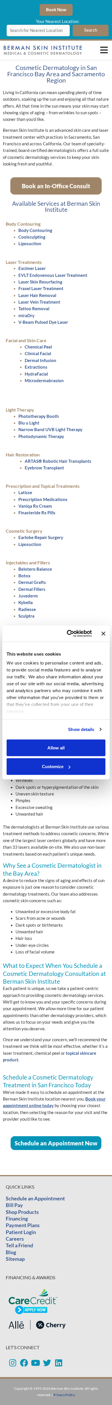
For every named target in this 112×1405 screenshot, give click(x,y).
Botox (24, 575)
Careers (15, 1238)
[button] (104, 50)
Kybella (25, 602)
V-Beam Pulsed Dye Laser (43, 322)
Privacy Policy (64, 1395)
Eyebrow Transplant (44, 467)
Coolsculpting (31, 237)
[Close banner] (103, 633)
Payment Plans (23, 1225)
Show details (81, 729)
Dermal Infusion (40, 360)
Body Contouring (35, 230)
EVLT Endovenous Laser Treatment (52, 275)
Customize (52, 766)
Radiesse (27, 609)
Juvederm (28, 595)
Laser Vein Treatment (39, 302)
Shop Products (22, 1212)
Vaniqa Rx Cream (35, 506)
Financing (17, 1218)
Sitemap (15, 1259)
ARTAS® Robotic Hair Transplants (58, 461)
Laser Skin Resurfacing (40, 281)
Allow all (56, 747)
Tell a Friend (19, 1245)
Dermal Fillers (31, 589)
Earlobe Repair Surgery (40, 537)
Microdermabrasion (44, 380)
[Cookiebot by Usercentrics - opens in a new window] (69, 633)
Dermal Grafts (32, 582)
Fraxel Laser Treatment (40, 288)
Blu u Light (28, 422)
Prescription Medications (42, 499)
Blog (11, 1252)
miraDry (26, 315)
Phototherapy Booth (38, 416)
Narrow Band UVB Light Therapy (50, 429)
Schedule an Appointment (35, 1198)
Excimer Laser (32, 268)
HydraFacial (36, 374)
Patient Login (21, 1232)
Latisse (25, 492)
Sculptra (26, 616)
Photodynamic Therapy (41, 436)
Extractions (36, 367)
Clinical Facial (38, 353)
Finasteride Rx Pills (36, 512)
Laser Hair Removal (37, 295)
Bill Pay (14, 1205)
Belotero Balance (35, 569)
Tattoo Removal (33, 308)
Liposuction (29, 243)
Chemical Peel (38, 346)
